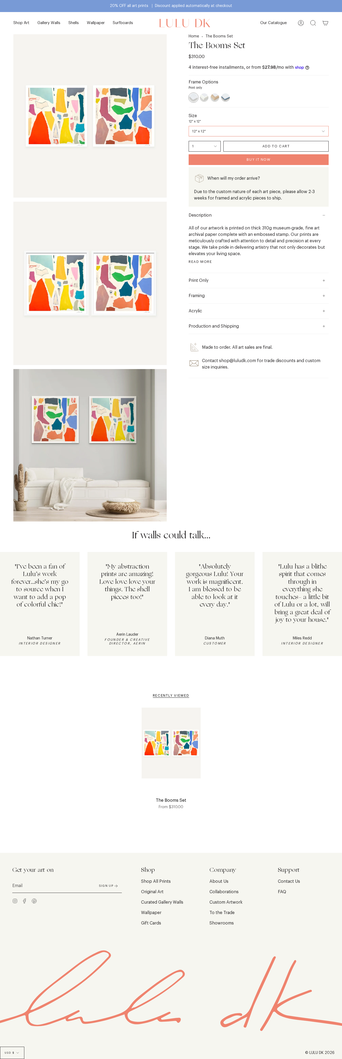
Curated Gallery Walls (162, 902)
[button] (21, 23)
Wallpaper (151, 913)
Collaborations (224, 892)
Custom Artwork (226, 902)
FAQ (282, 892)
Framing (197, 296)
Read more (200, 261)
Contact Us (289, 881)
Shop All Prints (156, 881)
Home (194, 36)
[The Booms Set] (171, 746)
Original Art (152, 892)
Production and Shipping (214, 326)
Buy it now (258, 159)
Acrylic (195, 311)
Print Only (198, 280)
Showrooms (221, 923)
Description (200, 215)
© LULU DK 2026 (320, 1053)
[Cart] (325, 23)
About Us (218, 881)
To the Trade (222, 913)
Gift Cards (151, 923)
